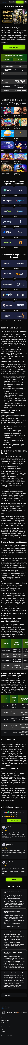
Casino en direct (11, 103)
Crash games (17, 104)
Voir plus (14, 879)
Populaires (3, 103)
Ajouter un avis (14, 820)
